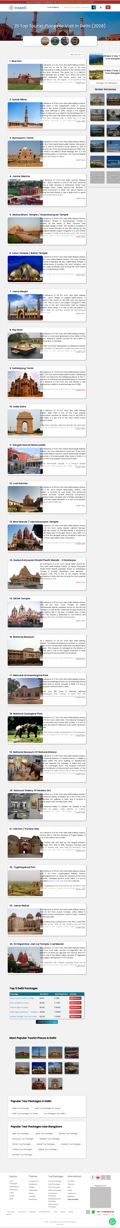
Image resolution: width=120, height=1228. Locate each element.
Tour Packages (13, 1182)
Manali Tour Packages (46, 1144)
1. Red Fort (15, 61)
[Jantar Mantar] (25, 192)
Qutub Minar (38, 1051)
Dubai (70, 1190)
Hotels (11, 1196)
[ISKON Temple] (25, 614)
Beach (31, 1193)
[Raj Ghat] (25, 345)
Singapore (72, 1193)
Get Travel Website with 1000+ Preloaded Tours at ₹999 (73, 2)
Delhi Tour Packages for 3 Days (25, 1113)
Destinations (14, 1187)
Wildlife (32, 1187)
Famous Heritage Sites (75, 40)
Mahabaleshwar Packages (54, 1200)
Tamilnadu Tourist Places (97, 115)
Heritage (32, 1196)
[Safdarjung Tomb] (25, 384)
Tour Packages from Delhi (54, 1113)
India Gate (55, 1082)
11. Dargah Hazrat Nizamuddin (27, 445)
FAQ (55, 1212)
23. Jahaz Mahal (19, 905)
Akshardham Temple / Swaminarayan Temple (22, 1070)
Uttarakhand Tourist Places (97, 146)
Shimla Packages (55, 1190)
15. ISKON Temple (19, 598)
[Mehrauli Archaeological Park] (25, 691)
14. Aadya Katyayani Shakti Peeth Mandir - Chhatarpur (42, 560)
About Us (10, 1212)
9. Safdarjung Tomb (21, 368)
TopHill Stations (55, 40)
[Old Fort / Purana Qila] (25, 844)
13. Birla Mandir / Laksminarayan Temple (33, 521)
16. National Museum (21, 637)
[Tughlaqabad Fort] (25, 883)
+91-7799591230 (105, 1211)
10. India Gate (17, 406)
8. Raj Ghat (16, 329)
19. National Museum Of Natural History (33, 752)
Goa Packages (54, 1187)
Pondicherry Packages (53, 1194)
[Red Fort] (25, 77)
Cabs (11, 1193)
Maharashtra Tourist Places (97, 130)
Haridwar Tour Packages (71, 1144)
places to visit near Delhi (58, 881)
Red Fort (22, 1051)
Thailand (71, 1184)
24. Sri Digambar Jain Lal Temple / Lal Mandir (36, 944)
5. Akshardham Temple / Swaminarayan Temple (38, 214)
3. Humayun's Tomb (21, 138)
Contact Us (22, 1212)
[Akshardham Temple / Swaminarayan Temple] (25, 230)
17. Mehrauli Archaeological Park (28, 675)
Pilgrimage (33, 1190)
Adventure (33, 1199)
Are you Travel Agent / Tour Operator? (40, 2)
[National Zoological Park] (25, 729)
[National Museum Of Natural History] (25, 768)
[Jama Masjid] (25, 307)
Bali (69, 1187)
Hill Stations (33, 1184)
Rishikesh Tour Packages (50, 1139)
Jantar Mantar (71, 1051)
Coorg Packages (54, 1181)
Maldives (71, 1196)
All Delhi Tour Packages (46, 1022)
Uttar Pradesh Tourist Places (97, 177)
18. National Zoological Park (26, 713)
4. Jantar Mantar (19, 176)
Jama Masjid (55, 1067)
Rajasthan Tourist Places (97, 161)
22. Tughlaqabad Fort (22, 867)
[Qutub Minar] (25, 115)
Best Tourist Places (45, 40)
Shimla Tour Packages (21, 1144)
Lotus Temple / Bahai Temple (38, 1068)
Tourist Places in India (97, 99)
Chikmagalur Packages (53, 1205)
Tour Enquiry (53, 7)
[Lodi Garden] (25, 499)
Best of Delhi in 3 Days (19, 1003)
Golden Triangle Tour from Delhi (23, 1016)
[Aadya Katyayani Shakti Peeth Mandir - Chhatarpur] (25, 576)
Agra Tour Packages (20, 1133)
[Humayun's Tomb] (25, 153)
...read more (80, 83)
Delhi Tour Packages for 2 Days (47, 1108)
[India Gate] (25, 422)
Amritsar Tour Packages (22, 1154)
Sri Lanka (71, 1181)
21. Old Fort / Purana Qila (24, 828)
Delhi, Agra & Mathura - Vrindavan (24, 1012)
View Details (75, 998)
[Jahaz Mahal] (25, 921)
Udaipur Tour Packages (47, 1149)
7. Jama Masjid (18, 291)
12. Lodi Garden (18, 483)
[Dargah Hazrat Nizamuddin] (25, 460)
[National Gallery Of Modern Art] (25, 806)
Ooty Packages (54, 1184)
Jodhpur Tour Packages (22, 1149)
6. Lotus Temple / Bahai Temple (28, 253)
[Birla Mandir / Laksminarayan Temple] (25, 537)
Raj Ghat (71, 1067)
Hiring (62, 1212)
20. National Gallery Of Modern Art (30, 790)
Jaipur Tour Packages (44, 1133)
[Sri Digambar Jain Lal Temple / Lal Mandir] (25, 959)
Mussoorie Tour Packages (22, 1139)
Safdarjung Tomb (38, 1083)
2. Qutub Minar (18, 99)
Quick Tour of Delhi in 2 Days (22, 998)
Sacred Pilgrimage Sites (65, 40)
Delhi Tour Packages (20, 1108)
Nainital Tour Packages (68, 1133)
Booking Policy (45, 1212)
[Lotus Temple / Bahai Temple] (25, 269)
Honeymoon (34, 1181)
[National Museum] (25, 652)
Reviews (33, 1212)
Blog (11, 1199)
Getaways (13, 1190)
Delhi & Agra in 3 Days (19, 1007)
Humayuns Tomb (55, 1052)
